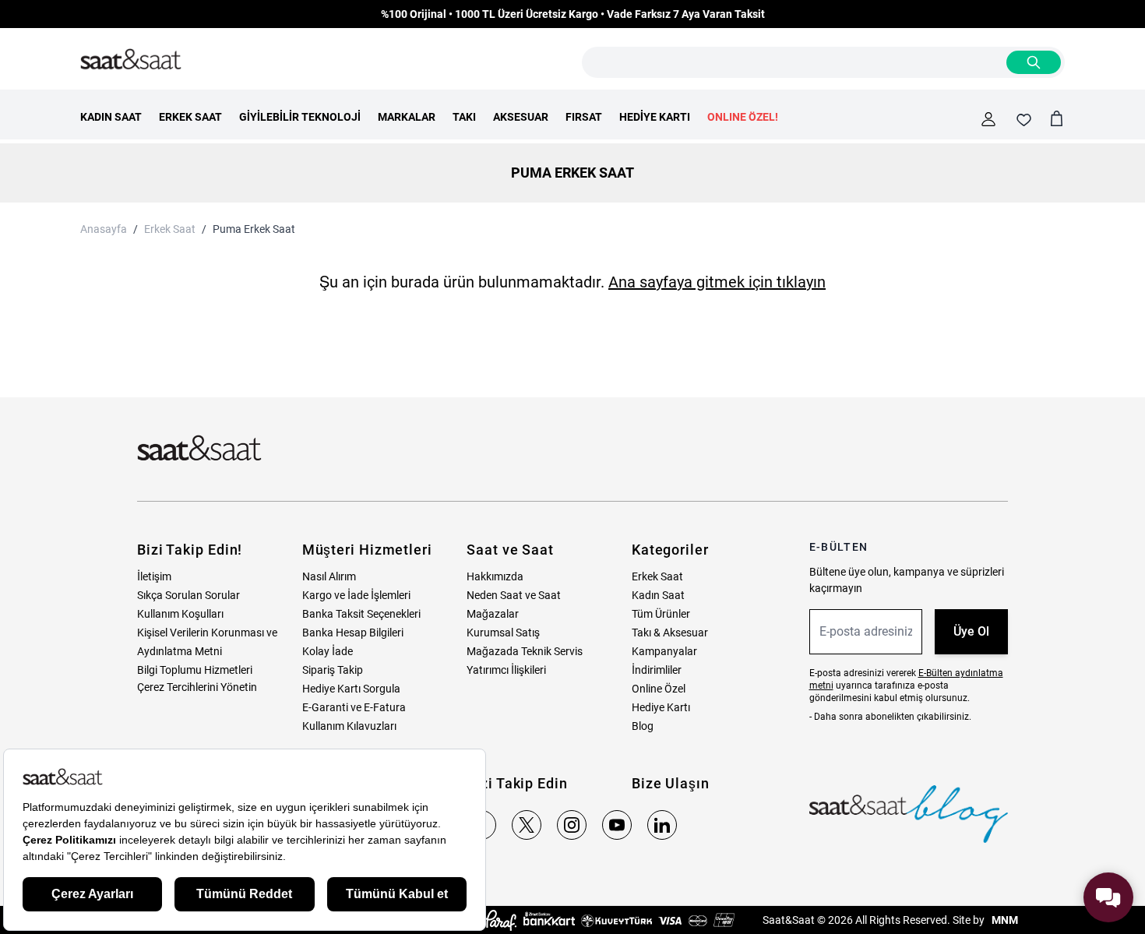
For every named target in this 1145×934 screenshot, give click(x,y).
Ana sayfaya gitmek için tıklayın (717, 282)
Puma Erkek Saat (254, 229)
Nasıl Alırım (329, 576)
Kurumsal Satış (503, 632)
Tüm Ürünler (661, 614)
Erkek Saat (170, 229)
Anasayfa (103, 229)
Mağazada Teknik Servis (525, 651)
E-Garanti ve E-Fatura (354, 707)
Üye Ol (971, 631)
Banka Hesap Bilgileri (352, 632)
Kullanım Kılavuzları (349, 726)
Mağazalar (493, 614)
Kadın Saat (658, 595)
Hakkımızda (495, 576)
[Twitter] (527, 825)
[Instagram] (572, 825)
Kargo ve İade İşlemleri (356, 595)
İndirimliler (657, 670)
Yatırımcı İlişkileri (506, 670)
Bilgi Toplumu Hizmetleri (194, 670)
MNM (1003, 920)
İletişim (154, 576)
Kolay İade (327, 651)
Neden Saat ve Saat (514, 595)
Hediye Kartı (661, 707)
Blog (643, 726)
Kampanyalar (664, 651)
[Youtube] (617, 825)
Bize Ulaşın (671, 783)
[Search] (1033, 62)
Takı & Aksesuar (670, 632)
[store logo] (130, 60)
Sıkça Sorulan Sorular (188, 595)
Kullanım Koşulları (180, 614)
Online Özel (658, 688)
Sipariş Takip (332, 670)
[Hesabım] (988, 119)
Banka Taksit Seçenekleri (361, 614)
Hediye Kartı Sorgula (351, 688)
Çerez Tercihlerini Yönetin (197, 687)
